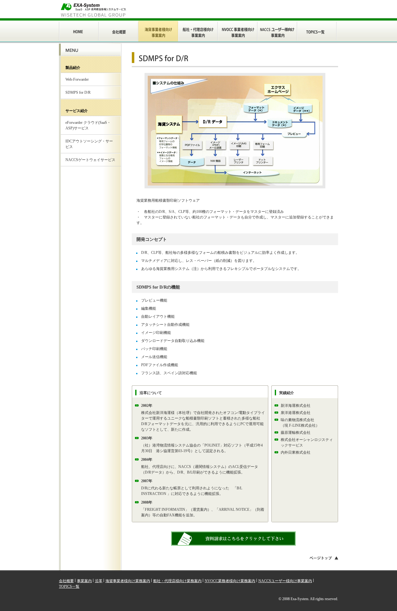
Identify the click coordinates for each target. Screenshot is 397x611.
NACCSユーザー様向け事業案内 (285, 581)
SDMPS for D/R (78, 92)
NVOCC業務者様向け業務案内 (230, 581)
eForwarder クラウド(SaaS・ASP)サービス (88, 125)
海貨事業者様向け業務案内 (127, 581)
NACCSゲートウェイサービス (90, 160)
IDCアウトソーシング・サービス (89, 144)
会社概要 (66, 581)
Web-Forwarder (77, 79)
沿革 (98, 581)
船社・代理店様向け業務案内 (177, 581)
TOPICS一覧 (69, 586)
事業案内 (84, 581)
